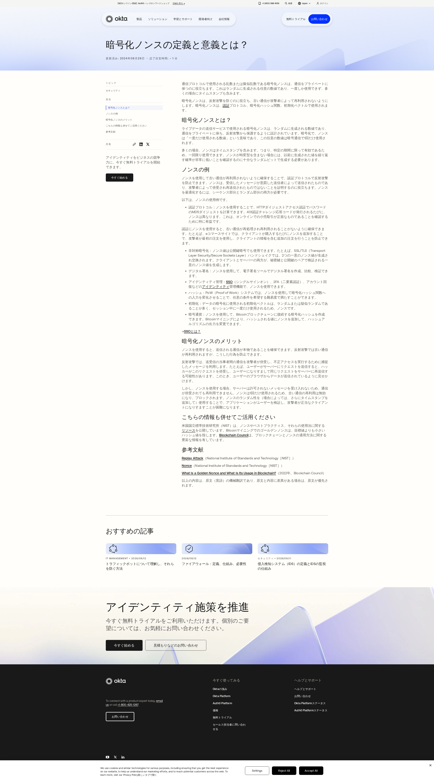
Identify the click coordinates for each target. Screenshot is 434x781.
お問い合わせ (319, 19)
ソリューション (157, 19)
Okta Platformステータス (310, 703)
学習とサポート (183, 19)
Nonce (187, 465)
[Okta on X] (115, 757)
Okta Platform (222, 696)
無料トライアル (295, 19)
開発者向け (205, 19)
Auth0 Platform (222, 703)
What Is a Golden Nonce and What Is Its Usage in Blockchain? (229, 473)
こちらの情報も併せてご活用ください (126, 125)
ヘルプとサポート (305, 688)
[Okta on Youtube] (107, 757)
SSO (229, 282)
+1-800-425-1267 (127, 704)
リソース (188, 430)
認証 (226, 105)
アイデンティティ (215, 286)
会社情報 (224, 19)
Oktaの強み (220, 688)
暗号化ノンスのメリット (119, 119)
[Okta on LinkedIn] (123, 757)
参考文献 (110, 131)
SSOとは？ (192, 331)
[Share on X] (148, 144)
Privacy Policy (140, 775)
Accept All (311, 770)
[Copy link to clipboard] (134, 144)
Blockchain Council (233, 435)
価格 (215, 710)
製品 (139, 19)
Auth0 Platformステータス (310, 710)
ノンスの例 (112, 113)
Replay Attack (192, 458)
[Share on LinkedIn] (141, 144)
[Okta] (116, 19)
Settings (257, 770)
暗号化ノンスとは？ (119, 107)
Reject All (284, 770)
